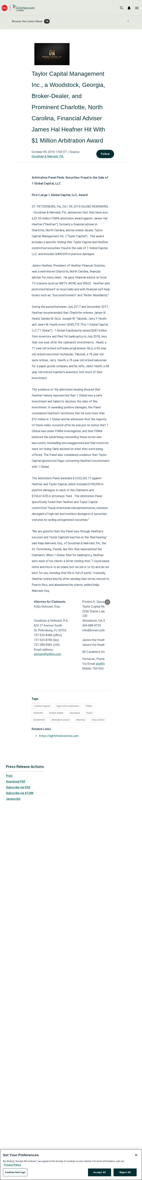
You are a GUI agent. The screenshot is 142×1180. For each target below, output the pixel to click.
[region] (71, 1164)
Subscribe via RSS (18, 787)
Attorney (80, 719)
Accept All (99, 1172)
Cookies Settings (15, 1172)
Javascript (13, 799)
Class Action (98, 719)
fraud (89, 712)
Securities (75, 712)
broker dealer (56, 712)
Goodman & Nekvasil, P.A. (48, 156)
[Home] (18, 8)
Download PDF (16, 781)
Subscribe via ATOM (19, 793)
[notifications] (129, 8)
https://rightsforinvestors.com (59, 736)
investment (39, 719)
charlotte (38, 712)
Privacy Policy (12, 1164)
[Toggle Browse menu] (128, 21)
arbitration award (60, 719)
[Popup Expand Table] (107, 602)
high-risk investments (68, 706)
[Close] (136, 1155)
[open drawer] (137, 8)
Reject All (125, 1172)
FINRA (89, 706)
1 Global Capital (41, 706)
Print (9, 776)
